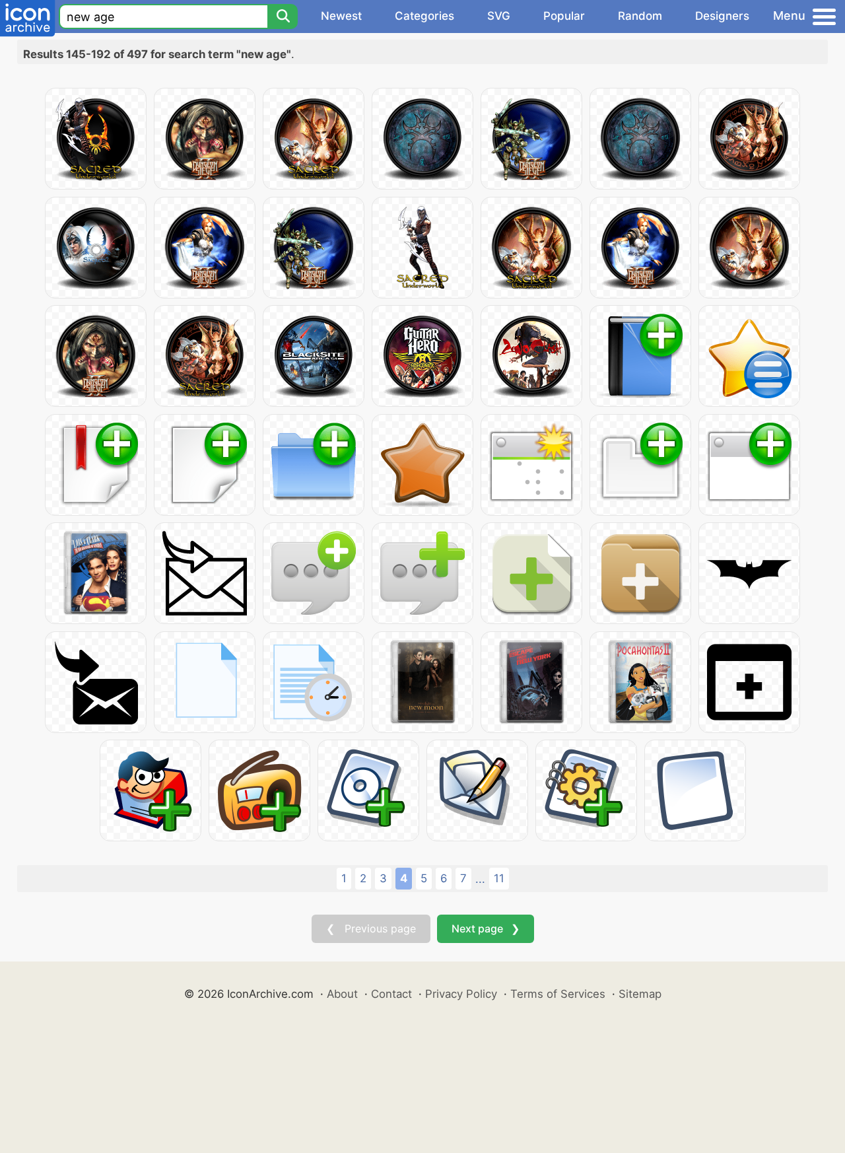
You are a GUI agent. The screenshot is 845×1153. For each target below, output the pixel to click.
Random (640, 15)
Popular (564, 15)
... (480, 879)
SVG (498, 15)
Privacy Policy (461, 993)
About (342, 993)
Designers (722, 15)
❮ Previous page (371, 928)
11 (499, 878)
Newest (341, 15)
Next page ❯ (486, 928)
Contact (391, 993)
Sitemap (640, 993)
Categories (424, 15)
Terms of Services (557, 993)
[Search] (282, 16)
